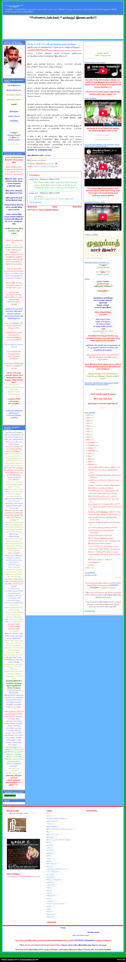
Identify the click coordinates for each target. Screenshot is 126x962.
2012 (88, 429)
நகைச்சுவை (50, 882)
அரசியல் (49, 816)
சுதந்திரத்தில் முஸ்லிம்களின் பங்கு (57, 869)
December (91, 442)
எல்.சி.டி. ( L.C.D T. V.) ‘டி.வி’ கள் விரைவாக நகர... (103, 546)
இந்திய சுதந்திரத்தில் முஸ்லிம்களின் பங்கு (59, 829)
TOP (123, 959)
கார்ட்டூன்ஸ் (50, 850)
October (90, 448)
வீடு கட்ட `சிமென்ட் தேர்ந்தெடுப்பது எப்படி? (101, 538)
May (89, 456)
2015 (88, 421)
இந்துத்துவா (50, 837)
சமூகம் (49, 858)
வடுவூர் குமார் (33, 179)
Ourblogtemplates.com (27, 959)
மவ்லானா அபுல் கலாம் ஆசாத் (55, 903)
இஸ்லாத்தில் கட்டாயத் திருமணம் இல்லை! (100, 488)
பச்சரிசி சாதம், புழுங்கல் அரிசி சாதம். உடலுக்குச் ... (103, 493)
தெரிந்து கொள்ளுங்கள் (49, 166)
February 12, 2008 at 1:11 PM (49, 179)
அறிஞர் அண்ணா (52, 821)
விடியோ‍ (49, 909)
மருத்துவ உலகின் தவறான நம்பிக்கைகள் (100, 535)
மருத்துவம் (50, 901)
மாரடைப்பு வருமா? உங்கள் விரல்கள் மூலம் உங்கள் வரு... (104, 549)
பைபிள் (49, 898)
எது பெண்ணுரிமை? (94, 562)
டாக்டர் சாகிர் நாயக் (52, 872)
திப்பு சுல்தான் (51, 874)
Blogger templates (8, 959)
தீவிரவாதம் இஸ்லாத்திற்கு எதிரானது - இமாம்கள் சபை (104, 467)
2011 (88, 431)
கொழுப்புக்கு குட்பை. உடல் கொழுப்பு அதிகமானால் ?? (104, 504)
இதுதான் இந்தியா (52, 826)
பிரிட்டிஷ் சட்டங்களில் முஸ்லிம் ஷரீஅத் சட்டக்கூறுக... (103, 552)
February (91, 464)
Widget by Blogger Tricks (90, 46)
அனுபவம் (50, 824)
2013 (88, 426)
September (91, 451)
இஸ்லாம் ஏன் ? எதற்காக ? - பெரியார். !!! (100, 559)
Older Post (77, 207)
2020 (88, 418)
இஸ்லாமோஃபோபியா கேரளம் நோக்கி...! (99, 543)
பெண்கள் (50, 893)
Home (54, 207)
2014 (88, 423)
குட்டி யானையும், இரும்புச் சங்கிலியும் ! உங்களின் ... (103, 527)
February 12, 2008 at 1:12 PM (49, 193)
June (89, 453)
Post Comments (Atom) (49, 210)
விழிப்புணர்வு (51, 917)
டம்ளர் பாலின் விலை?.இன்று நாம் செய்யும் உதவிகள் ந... (104, 514)
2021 (88, 415)
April (89, 459)
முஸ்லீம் (49, 906)
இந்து (48, 832)
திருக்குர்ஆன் (51, 877)
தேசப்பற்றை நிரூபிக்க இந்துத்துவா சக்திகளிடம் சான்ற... (104, 512)
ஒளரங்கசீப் (50, 845)
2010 (88, 434)
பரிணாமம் (50, 888)
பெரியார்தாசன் (51, 895)
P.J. (48, 813)
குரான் (49, 855)
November (91, 445)
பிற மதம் (49, 890)
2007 (88, 568)
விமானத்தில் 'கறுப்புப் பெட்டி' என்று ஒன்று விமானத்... (103, 491)
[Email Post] (55, 164)
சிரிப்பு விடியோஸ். (52, 864)
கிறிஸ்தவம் (50, 853)
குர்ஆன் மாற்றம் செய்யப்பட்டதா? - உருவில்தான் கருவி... (104, 541)
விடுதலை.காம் (51, 914)
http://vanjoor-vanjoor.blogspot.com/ (54, 940)
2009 (88, 437)
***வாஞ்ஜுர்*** (14, 6)
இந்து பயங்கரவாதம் (53, 834)
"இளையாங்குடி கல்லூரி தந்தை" (103, 399)
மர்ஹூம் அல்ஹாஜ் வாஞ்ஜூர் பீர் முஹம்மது (103, 394)
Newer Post (32, 207)
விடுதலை (50, 911)
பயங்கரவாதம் (51, 885)
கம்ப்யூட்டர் (50, 848)
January (91, 565)
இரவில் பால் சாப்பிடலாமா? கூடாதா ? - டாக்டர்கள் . (103, 496)
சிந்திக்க (36, 166)
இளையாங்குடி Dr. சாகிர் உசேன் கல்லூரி (58, 840)
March (90, 462)
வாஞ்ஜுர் (48, 155)
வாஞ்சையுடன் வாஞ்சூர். (14, 707)
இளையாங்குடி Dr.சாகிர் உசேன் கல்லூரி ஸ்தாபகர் (102, 403)
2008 (88, 440)
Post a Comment (35, 202)
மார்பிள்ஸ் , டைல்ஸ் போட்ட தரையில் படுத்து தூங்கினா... (104, 485)
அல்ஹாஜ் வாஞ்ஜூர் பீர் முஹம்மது (57, 818)
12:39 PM (50, 164)
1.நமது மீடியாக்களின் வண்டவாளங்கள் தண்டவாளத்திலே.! (14, 401)
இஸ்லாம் (49, 842)
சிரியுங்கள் (50, 866)
